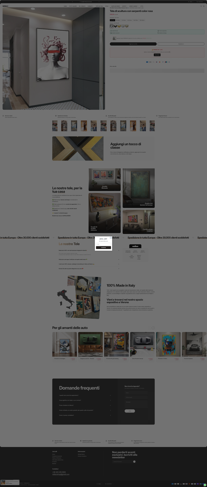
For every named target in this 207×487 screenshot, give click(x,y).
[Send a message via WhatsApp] (204, 484)
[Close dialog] (111, 238)
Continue (103, 247)
